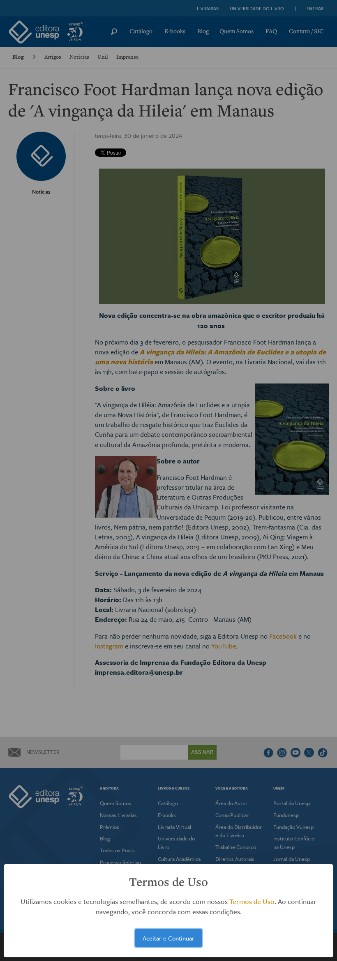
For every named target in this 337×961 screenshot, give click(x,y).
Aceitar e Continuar (168, 938)
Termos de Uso (252, 901)
